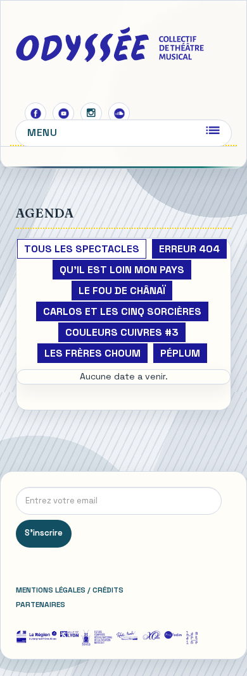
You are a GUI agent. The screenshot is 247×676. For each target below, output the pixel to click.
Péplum (180, 353)
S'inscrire (44, 532)
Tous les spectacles (81, 248)
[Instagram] (91, 113)
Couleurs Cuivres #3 (122, 332)
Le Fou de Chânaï (122, 290)
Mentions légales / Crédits (70, 590)
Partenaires (40, 604)
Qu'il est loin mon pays (122, 269)
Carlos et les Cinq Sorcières (122, 311)
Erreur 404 (189, 248)
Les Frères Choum (92, 353)
